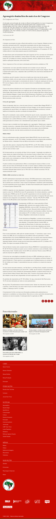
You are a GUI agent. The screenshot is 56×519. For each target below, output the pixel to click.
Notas (4, 474)
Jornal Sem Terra (7, 396)
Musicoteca (6, 452)
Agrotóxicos (6, 410)
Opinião (5, 463)
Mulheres (5, 431)
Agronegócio (6, 405)
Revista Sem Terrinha (8, 389)
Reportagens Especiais (9, 470)
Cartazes (5, 393)
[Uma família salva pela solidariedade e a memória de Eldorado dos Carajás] (15, 343)
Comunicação (6, 412)
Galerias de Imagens (8, 450)
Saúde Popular (6, 436)
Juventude (5, 424)
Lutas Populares (7, 429)
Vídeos (4, 447)
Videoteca (5, 455)
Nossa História (6, 374)
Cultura (5, 414)
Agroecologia (6, 407)
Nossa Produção (7, 377)
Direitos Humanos (7, 417)
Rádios (4, 445)
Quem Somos (6, 366)
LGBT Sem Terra (7, 426)
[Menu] (52, 5)
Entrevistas (6, 467)
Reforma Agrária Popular (9, 434)
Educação (5, 381)
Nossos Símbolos (7, 370)
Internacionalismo (7, 422)
